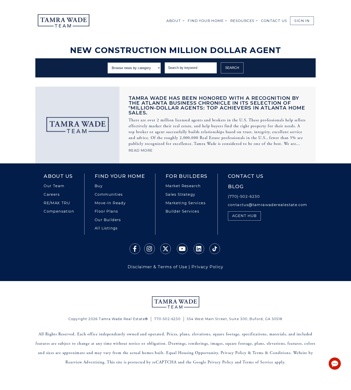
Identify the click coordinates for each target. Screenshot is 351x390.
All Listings (106, 228)
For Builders (186, 176)
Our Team (54, 186)
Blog (236, 186)
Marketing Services (186, 203)
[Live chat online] (335, 363)
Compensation (59, 211)
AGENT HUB (244, 216)
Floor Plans (106, 211)
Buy (99, 186)
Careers (52, 194)
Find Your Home (206, 21)
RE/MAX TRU (57, 203)
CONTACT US (274, 21)
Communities (109, 194)
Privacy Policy (207, 266)
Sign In (302, 21)
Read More (141, 150)
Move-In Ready (110, 203)
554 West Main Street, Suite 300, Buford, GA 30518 (235, 319)
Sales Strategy (180, 194)
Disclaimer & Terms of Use (157, 266)
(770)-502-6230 (244, 196)
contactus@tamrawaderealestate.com (267, 205)
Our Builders (108, 220)
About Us (58, 176)
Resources (242, 21)
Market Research (183, 186)
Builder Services (182, 211)
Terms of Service (258, 362)
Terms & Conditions (271, 352)
